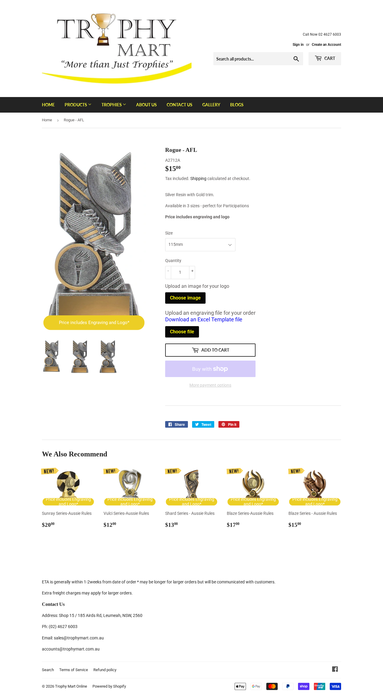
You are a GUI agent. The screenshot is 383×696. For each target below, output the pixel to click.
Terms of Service (73, 670)
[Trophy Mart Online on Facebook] (335, 670)
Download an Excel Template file (203, 319)
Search (48, 670)
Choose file (182, 332)
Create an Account (326, 45)
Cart (329, 58)
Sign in (298, 45)
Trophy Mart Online (71, 686)
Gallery (211, 104)
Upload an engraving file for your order (210, 316)
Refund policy (104, 670)
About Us (146, 104)
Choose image (185, 298)
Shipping (198, 178)
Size (169, 233)
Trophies (112, 104)
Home (48, 104)
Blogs (237, 104)
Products (76, 104)
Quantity (173, 260)
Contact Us (179, 104)
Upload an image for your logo (197, 286)
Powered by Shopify (109, 686)
